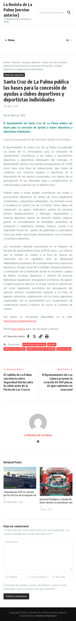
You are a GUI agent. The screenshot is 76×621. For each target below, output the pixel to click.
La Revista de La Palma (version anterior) (18, 10)
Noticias (16, 62)
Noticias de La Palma (14, 349)
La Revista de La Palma (38, 435)
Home (7, 62)
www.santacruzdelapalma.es (20, 320)
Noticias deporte (31, 62)
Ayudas (51, 344)
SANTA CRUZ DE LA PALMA (41, 349)
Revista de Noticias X (46, 615)
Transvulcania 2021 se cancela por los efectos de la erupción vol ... (20, 495)
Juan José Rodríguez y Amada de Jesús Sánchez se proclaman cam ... (56, 502)
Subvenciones (64, 349)
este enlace (18, 328)
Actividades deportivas (34, 344)
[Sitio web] (38, 441)
